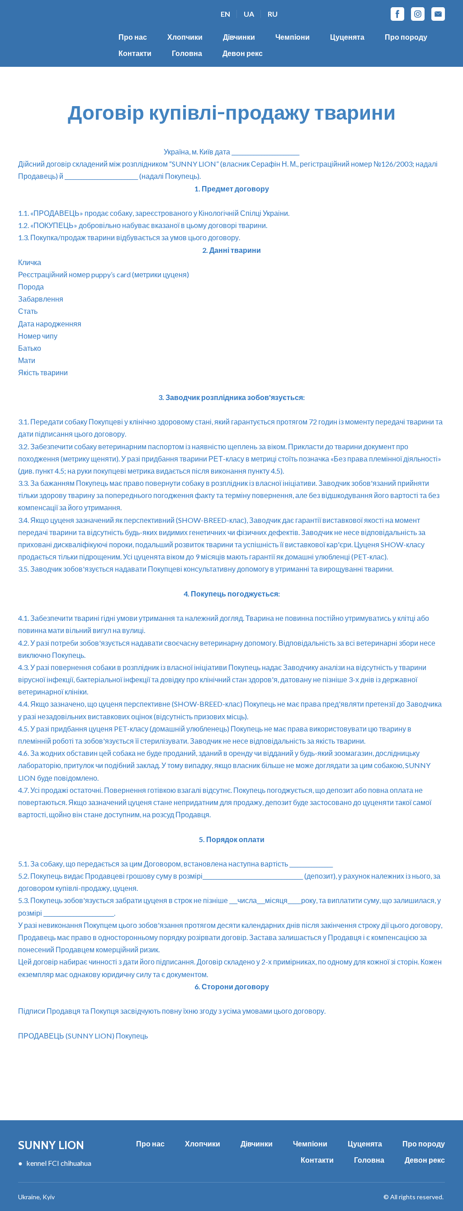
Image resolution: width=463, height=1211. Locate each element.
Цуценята (347, 37)
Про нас (132, 37)
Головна (187, 53)
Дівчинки (239, 37)
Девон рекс (242, 53)
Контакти (134, 53)
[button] (397, 14)
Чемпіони (292, 37)
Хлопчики (185, 37)
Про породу (406, 37)
